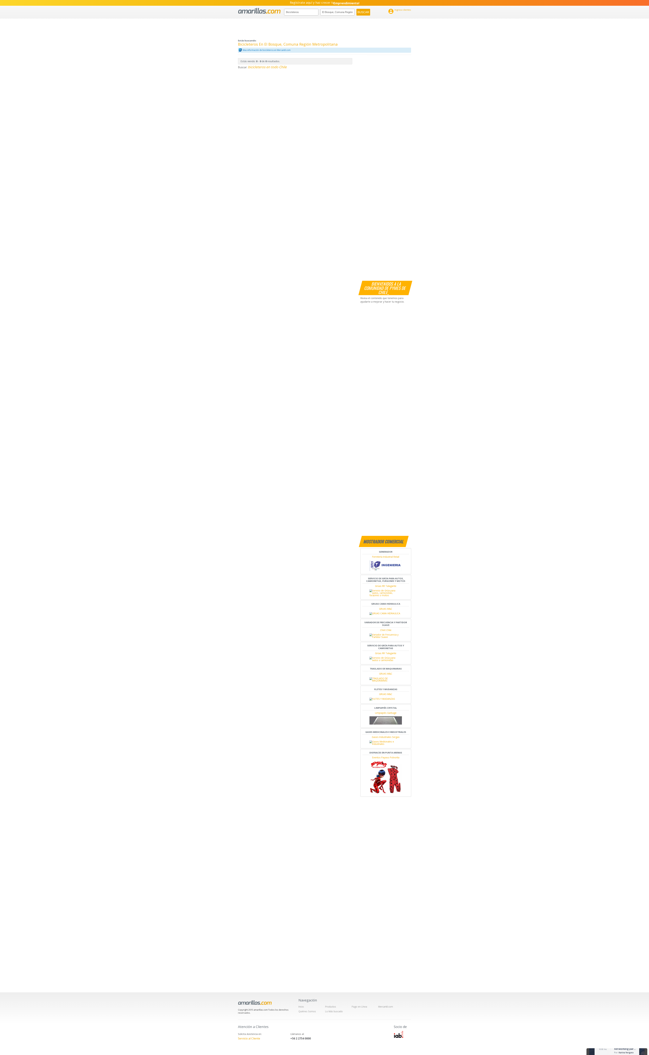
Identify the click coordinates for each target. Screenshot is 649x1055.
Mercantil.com (385, 1006)
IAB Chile (398, 1034)
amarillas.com (259, 11)
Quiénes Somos (307, 1011)
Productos (330, 1006)
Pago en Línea (359, 1006)
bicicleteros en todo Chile (267, 67)
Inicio (301, 1006)
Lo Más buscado (334, 1011)
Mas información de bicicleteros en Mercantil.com (267, 50)
